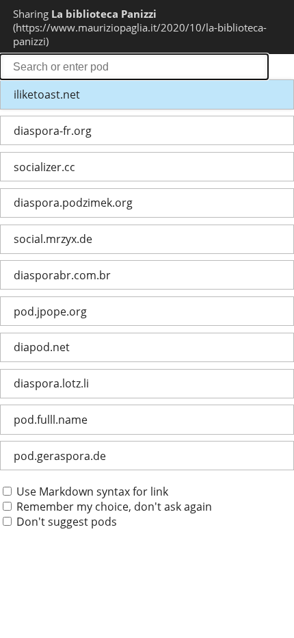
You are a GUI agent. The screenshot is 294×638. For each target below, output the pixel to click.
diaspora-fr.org (53, 130)
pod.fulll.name (51, 419)
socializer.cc (44, 167)
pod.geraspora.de (60, 455)
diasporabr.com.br (62, 275)
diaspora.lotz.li (51, 383)
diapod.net (42, 347)
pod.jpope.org (50, 311)
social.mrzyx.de (53, 238)
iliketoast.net (47, 94)
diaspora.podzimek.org (73, 202)
